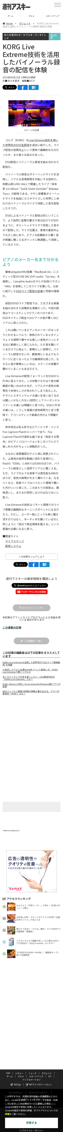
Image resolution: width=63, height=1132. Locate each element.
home (9, 23)
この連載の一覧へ (33, 641)
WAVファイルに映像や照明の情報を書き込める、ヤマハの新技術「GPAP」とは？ (31, 692)
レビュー (19, 1073)
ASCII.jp (17, 1084)
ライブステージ (14, 541)
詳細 (7, 1114)
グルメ (31, 15)
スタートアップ (52, 15)
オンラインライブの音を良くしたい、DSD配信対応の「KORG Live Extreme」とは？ (29, 678)
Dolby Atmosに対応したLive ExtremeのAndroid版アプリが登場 (31, 685)
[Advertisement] (31, 726)
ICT (49, 1076)
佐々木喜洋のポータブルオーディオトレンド (25, 36)
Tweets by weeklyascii (11, 830)
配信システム (13, 546)
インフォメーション (32, 1079)
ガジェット (25, 23)
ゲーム (10, 15)
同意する (31, 1122)
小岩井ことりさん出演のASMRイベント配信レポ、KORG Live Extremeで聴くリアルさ (30, 670)
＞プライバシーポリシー (31, 1130)
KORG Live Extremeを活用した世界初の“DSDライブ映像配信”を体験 (31, 663)
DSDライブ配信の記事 (29, 291)
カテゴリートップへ (33, 607)
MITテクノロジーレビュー (40, 1084)
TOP (8, 1073)
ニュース (32, 1073)
